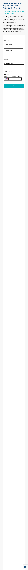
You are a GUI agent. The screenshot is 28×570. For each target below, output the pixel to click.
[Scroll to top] (25, 567)
